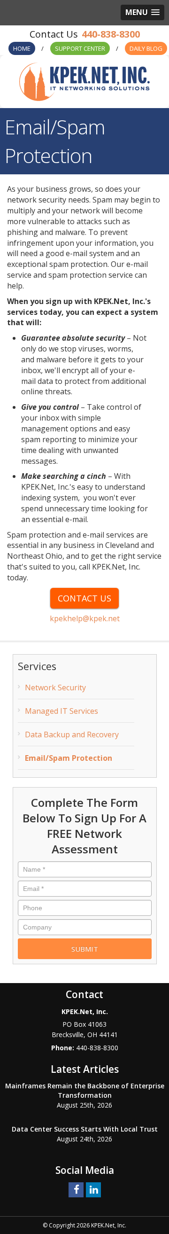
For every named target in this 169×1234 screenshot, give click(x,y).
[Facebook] (76, 1189)
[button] (142, 12)
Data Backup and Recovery (72, 734)
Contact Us (84, 598)
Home (22, 48)
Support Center (80, 48)
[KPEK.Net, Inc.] (84, 81)
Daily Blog (146, 48)
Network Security (55, 687)
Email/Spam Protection (68, 758)
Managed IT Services (61, 711)
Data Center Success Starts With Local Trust (85, 1129)
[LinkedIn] (93, 1189)
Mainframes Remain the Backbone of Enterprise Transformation (84, 1090)
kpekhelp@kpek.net (85, 618)
